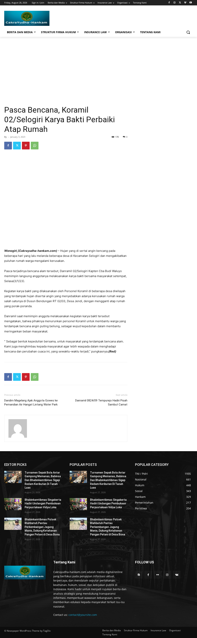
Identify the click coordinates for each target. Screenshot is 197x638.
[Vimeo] (185, 3)
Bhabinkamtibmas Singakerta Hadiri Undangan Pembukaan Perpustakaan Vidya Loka (43, 503)
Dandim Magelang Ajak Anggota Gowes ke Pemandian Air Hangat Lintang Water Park (31, 402)
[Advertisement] (98, 66)
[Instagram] (174, 3)
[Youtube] (190, 3)
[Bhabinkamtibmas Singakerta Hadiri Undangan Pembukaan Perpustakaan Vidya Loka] (13, 504)
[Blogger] (139, 574)
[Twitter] (180, 3)
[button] (188, 32)
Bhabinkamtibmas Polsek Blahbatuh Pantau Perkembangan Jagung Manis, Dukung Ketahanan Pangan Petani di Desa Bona (42, 527)
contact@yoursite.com (82, 615)
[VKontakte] (176, 574)
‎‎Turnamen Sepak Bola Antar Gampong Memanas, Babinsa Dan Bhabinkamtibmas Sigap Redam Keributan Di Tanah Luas (43, 480)
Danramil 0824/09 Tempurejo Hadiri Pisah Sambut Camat (101, 402)
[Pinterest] (26, 145)
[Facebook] (169, 3)
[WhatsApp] (34, 145)
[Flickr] (157, 574)
